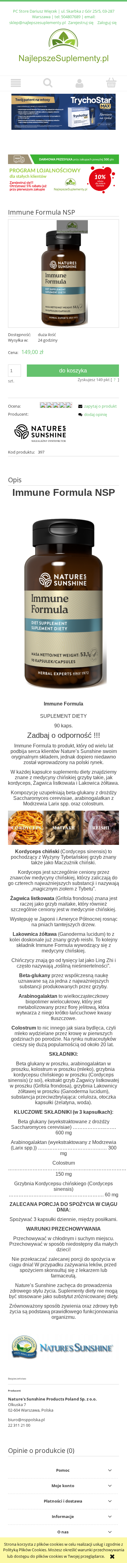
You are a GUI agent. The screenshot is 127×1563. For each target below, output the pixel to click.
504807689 (70, 16)
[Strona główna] (63, 45)
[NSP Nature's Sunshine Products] (40, 432)
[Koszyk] (111, 82)
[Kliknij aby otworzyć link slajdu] (63, 112)
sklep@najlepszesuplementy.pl (37, 22)
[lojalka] (63, 174)
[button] (16, 83)
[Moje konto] (79, 83)
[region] (63, 115)
